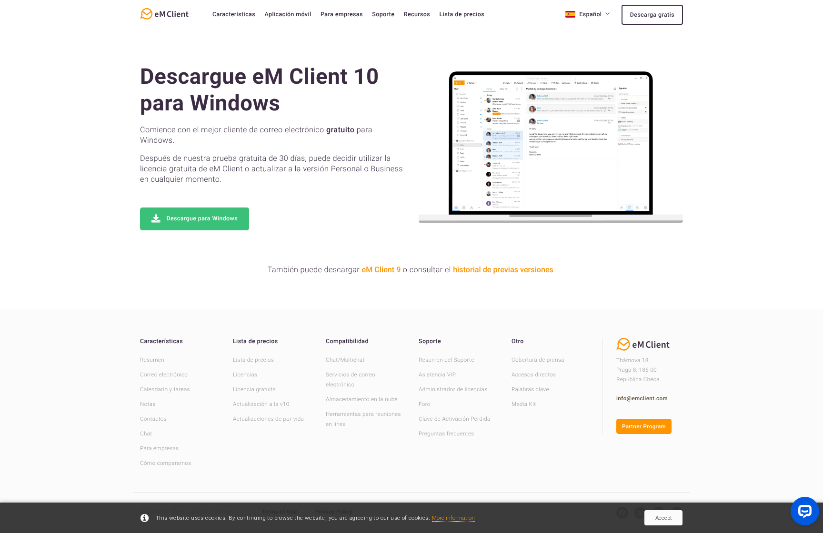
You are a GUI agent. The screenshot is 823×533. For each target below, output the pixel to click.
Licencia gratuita (254, 389)
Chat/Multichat (345, 359)
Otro (518, 341)
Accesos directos (534, 374)
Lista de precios (462, 14)
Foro (425, 404)
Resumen (152, 359)
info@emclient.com (642, 398)
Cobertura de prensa (538, 359)
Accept (663, 517)
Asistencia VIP (437, 374)
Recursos (417, 14)
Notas (148, 404)
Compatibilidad (347, 341)
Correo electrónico (164, 374)
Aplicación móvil (287, 14)
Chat (146, 433)
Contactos (153, 418)
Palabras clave (530, 389)
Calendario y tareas (165, 389)
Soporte (383, 14)
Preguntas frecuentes (446, 433)
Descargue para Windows (202, 218)
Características (233, 14)
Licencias (245, 374)
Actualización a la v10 (261, 404)
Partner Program (644, 426)
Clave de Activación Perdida (455, 418)
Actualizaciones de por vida (268, 418)
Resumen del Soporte (446, 359)
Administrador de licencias (453, 389)
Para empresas (342, 14)
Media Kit (524, 404)
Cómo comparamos (165, 463)
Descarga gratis (652, 15)
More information (453, 517)
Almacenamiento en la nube (362, 399)
